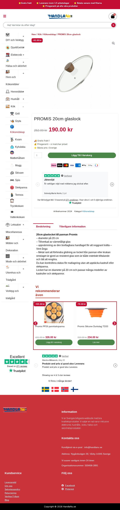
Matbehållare (17, 158)
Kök (13, 106)
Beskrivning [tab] (43, 226)
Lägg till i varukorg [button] (54, 342)
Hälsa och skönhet (16, 66)
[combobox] (57, 25)
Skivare (19, 172)
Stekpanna (21, 187)
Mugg (18, 165)
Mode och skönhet (16, 261)
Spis (17, 180)
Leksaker (16, 224)
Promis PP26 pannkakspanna (50, 326)
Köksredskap (17, 132)
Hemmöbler (17, 91)
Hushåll (15, 99)
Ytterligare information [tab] (72, 226)
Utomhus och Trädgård (13, 276)
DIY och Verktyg (15, 40)
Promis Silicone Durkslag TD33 (93, 326)
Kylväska (20, 147)
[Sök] (113, 25)
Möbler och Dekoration (12, 247)
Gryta (18, 121)
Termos (19, 195)
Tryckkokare (17, 206)
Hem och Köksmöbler (12, 81)
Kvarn (18, 139)
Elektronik (16, 54)
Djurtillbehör (17, 47)
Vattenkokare (17, 217)
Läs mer (96, 342)
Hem (34, 34)
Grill (17, 113)
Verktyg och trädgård (12, 295)
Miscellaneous (14, 232)
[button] (113, 43)
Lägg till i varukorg (82, 155)
